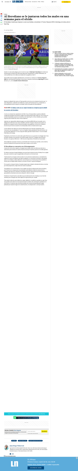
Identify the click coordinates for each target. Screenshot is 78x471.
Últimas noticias (28, 1)
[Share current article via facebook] (1, 16)
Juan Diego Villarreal (9, 30)
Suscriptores (34, 1)
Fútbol (5, 14)
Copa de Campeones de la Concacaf (35, 440)
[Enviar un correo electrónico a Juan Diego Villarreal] (10, 454)
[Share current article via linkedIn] (1, 20)
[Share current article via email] (1, 14)
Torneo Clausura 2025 (22, 440)
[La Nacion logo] (17, 1)
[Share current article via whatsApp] (1, 22)
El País (39, 1)
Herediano (14, 440)
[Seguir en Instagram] (13, 454)
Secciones (7, 1)
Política (42, 1)
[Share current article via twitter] (1, 18)
